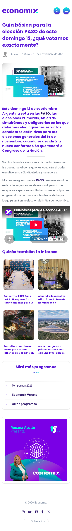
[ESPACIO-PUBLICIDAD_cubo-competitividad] (36, 449)
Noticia (26, 54)
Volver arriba (38, 521)
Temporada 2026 (22, 385)
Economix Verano (24, 394)
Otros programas (24, 404)
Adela (14, 54)
